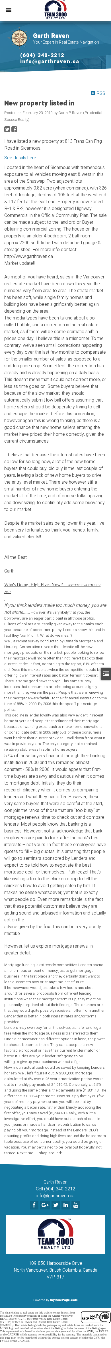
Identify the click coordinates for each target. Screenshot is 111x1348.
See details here (20, 157)
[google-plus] (46, 1205)
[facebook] (35, 1205)
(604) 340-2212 (42, 55)
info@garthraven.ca (49, 62)
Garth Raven (51, 35)
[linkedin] (66, 1205)
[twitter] (56, 1205)
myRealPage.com (64, 1300)
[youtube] (76, 1205)
